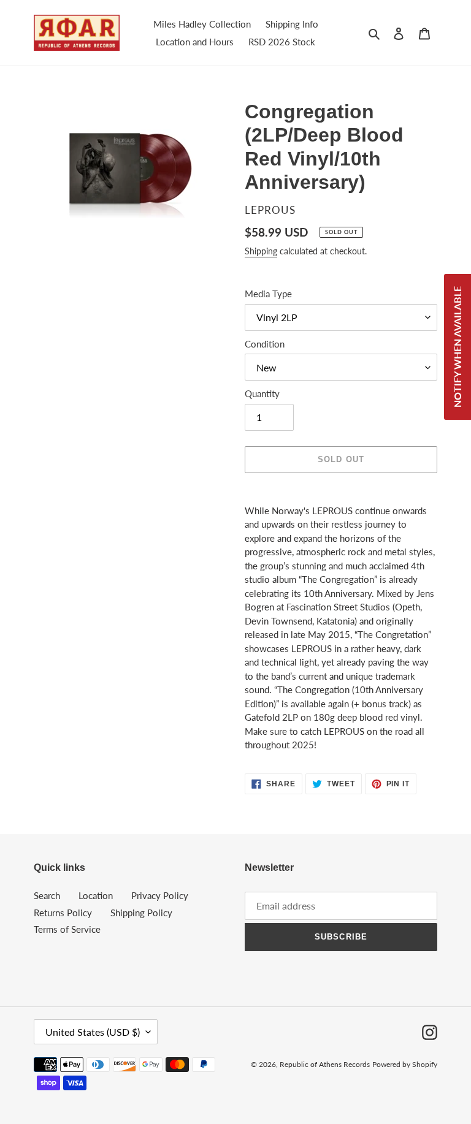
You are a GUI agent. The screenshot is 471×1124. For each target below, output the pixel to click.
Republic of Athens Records (325, 1064)
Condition (265, 343)
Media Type (268, 293)
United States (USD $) (92, 1032)
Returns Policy (63, 912)
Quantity (262, 393)
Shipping (261, 251)
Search (47, 895)
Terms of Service (67, 929)
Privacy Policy (159, 895)
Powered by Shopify (404, 1064)
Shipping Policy (141, 912)
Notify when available (457, 347)
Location (95, 895)
